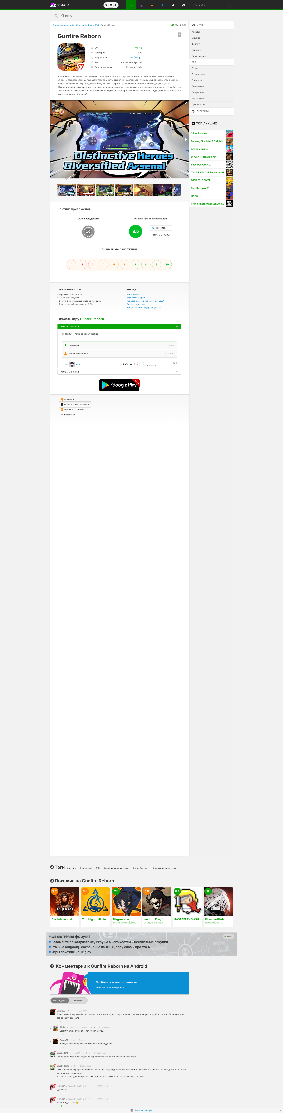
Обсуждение (60, 1000)
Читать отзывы (161, 235)
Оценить (161, 228)
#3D (98, 868)
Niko (78, 364)
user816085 (63, 1066)
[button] (186, 103)
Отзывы (78, 1000)
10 (167, 264)
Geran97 (61, 1010)
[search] (136, 15)
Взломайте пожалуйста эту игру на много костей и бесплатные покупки (108, 942)
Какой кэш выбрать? (136, 297)
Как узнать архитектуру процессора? (144, 307)
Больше (230, 936)
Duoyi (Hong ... (135, 57)
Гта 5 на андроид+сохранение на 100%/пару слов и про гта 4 (99, 947)
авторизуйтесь (116, 987)
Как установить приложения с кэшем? (145, 301)
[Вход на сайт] (230, 5)
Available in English (144, 1110)
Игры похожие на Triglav (70, 952)
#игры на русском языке (116, 868)
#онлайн (71, 868)
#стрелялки (86, 868)
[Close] (280, 1110)
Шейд (63, 1027)
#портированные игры (164, 868)
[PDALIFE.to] (59, 5)
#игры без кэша (141, 868)
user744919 (63, 1053)
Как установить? (135, 294)
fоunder (61, 1086)
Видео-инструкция (136, 304)
